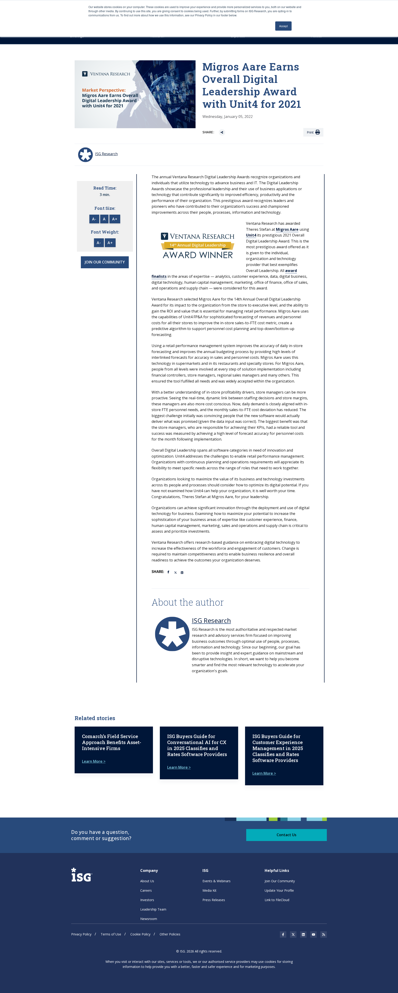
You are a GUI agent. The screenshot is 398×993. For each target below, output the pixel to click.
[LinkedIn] (182, 572)
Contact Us (286, 834)
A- (94, 219)
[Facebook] (169, 571)
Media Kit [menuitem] (209, 890)
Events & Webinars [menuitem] (216, 881)
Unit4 (251, 235)
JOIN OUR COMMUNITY (105, 262)
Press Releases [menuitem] (213, 900)
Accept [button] (283, 26)
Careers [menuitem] (146, 890)
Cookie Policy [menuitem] (140, 934)
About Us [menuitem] (147, 881)
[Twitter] (176, 572)
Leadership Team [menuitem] (153, 909)
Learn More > (93, 761)
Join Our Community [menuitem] (280, 881)
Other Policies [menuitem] (170, 934)
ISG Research (211, 620)
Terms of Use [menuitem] (111, 934)
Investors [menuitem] (147, 900)
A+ (114, 219)
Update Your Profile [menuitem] (279, 890)
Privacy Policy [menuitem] (81, 934)
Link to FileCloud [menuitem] (277, 900)
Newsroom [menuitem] (148, 919)
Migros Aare (287, 229)
